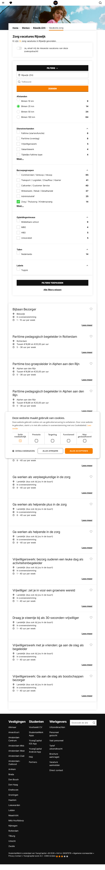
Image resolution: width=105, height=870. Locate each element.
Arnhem (12, 769)
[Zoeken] (101, 2)
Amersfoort (13, 732)
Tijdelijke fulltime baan (31, 154)
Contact (18, 856)
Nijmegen (12, 825)
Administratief (27, 196)
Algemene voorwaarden (83, 853)
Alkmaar (12, 727)
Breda (11, 774)
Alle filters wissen (52, 289)
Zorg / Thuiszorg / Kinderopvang (36, 201)
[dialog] (52, 435)
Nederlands (26, 254)
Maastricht (13, 815)
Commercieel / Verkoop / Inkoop (36, 175)
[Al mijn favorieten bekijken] (10, 2)
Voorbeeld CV (35, 727)
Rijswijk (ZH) (39, 28)
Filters (51, 68)
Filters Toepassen (52, 283)
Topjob (24, 270)
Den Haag (13, 784)
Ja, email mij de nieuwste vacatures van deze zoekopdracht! (46, 50)
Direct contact (56, 770)
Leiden (11, 810)
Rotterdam (13, 830)
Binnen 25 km (27, 106)
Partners (33, 762)
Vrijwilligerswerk (29, 144)
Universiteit (26, 238)
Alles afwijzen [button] (50, 451)
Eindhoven (13, 789)
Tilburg (11, 836)
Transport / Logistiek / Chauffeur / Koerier (41, 180)
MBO (23, 227)
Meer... (20, 159)
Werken (26, 28)
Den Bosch (13, 779)
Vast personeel (56, 740)
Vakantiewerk (27, 149)
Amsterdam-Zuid (16, 756)
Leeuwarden (14, 805)
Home (15, 28)
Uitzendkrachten (57, 727)
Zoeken (52, 88)
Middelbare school (30, 222)
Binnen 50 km (27, 111)
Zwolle (11, 846)
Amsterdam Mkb (16, 745)
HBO (23, 232)
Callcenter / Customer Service (35, 185)
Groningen (13, 795)
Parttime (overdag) (30, 138)
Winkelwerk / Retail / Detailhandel (37, 191)
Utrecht (12, 841)
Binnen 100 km (28, 117)
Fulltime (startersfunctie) (32, 133)
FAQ (31, 757)
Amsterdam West (16, 750)
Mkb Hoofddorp (16, 820)
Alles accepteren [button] (79, 451)
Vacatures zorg (56, 28)
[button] (23, 451)
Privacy (11, 856)
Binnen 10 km (27, 101)
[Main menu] (3, 3)
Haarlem (12, 800)
